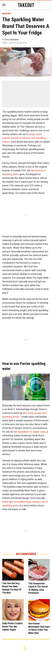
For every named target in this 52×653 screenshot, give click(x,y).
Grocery (6, 14)
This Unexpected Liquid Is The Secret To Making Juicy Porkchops (38, 588)
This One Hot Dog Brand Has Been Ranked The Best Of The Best (11, 588)
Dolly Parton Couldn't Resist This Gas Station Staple (12, 626)
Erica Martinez (12, 39)
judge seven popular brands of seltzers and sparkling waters (24, 138)
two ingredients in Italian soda (29, 431)
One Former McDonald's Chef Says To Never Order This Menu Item (39, 628)
